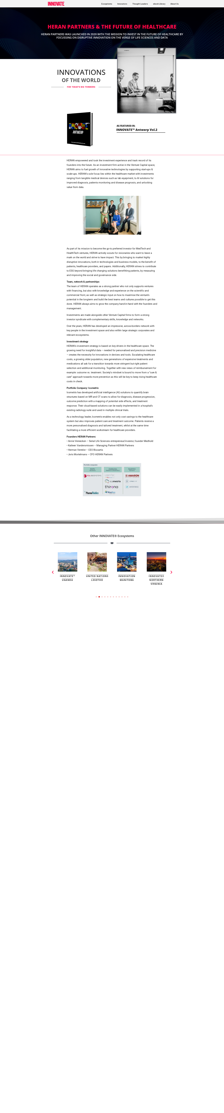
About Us (174, 4)
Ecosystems (106, 4)
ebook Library (159, 4)
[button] (53, 572)
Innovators (122, 4)
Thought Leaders (140, 4)
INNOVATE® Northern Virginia (156, 580)
